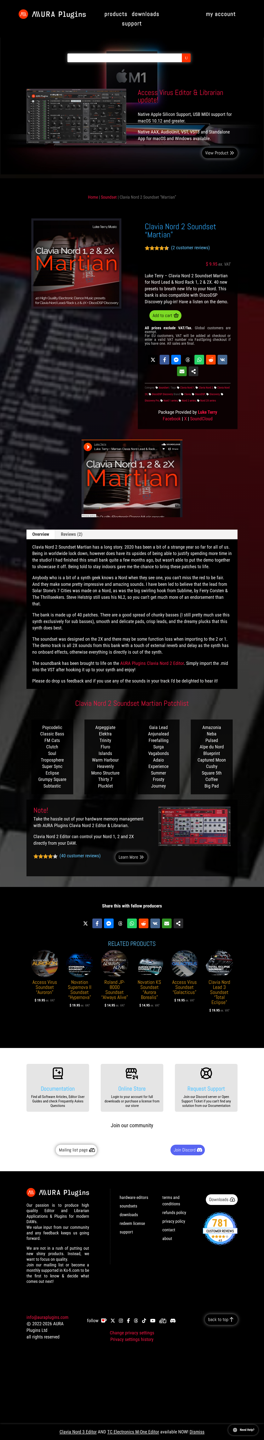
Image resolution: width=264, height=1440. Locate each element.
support (126, 1232)
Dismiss (197, 1432)
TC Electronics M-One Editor (133, 1432)
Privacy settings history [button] (131, 1339)
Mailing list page (73, 1150)
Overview (40, 534)
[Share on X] (153, 360)
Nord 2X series (208, 400)
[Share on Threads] (187, 360)
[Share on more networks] (193, 371)
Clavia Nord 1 (187, 387)
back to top (218, 1319)
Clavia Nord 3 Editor (78, 1432)
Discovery (214, 394)
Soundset (109, 197)
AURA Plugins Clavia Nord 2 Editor (152, 663)
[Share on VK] (222, 360)
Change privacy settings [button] (132, 1333)
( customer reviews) (190, 247)
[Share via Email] (182, 371)
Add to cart (162, 315)
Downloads (218, 1199)
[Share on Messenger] (176, 360)
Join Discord (185, 1150)
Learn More (128, 857)
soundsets (128, 1206)
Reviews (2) (72, 534)
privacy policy (173, 1221)
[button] (39, 222)
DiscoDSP (200, 394)
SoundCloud (201, 418)
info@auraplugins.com (47, 1317)
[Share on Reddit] (211, 360)
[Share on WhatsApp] (199, 360)
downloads (129, 1214)
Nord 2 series (189, 400)
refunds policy (174, 1212)
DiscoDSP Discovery (162, 394)
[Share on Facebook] (164, 360)
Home (93, 197)
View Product (216, 153)
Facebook (172, 418)
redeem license (132, 1223)
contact (168, 1229)
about (167, 1238)
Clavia (187, 394)
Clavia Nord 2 (206, 387)
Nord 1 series (171, 400)
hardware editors (134, 1197)
